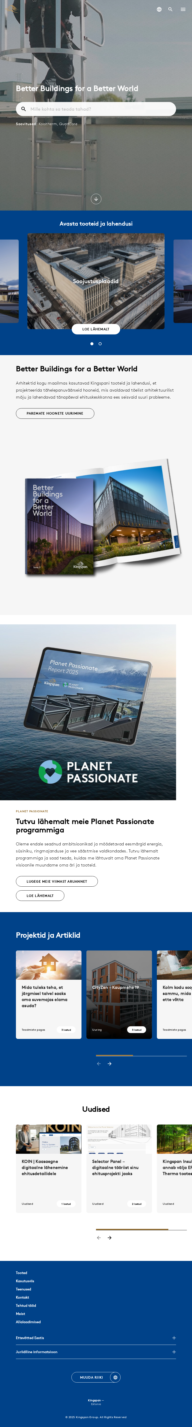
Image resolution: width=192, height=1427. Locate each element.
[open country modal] (159, 9)
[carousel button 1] (91, 343)
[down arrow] (96, 199)
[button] (183, 9)
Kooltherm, (49, 123)
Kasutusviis (25, 1281)
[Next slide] (109, 1064)
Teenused (23, 1289)
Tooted (21, 1272)
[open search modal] (170, 9)
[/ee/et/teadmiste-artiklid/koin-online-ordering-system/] (48, 1169)
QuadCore (68, 123)
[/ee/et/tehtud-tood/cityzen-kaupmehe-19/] (119, 994)
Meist (20, 1313)
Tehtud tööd (26, 1305)
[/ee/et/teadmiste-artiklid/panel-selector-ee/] (119, 1169)
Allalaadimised (28, 1322)
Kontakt (22, 1297)
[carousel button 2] (100, 343)
